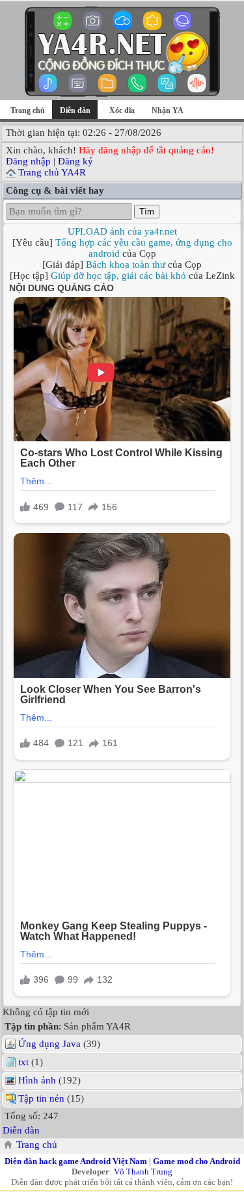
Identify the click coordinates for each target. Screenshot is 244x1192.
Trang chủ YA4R (52, 172)
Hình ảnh (37, 1080)
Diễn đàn (21, 1130)
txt (23, 1062)
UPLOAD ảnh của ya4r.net (122, 231)
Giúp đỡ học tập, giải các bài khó (118, 275)
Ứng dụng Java (49, 1044)
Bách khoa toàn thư (125, 264)
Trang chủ (27, 110)
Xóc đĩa (122, 110)
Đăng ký (75, 161)
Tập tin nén (41, 1098)
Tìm (146, 211)
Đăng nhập (28, 161)
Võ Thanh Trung (143, 1171)
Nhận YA (167, 110)
